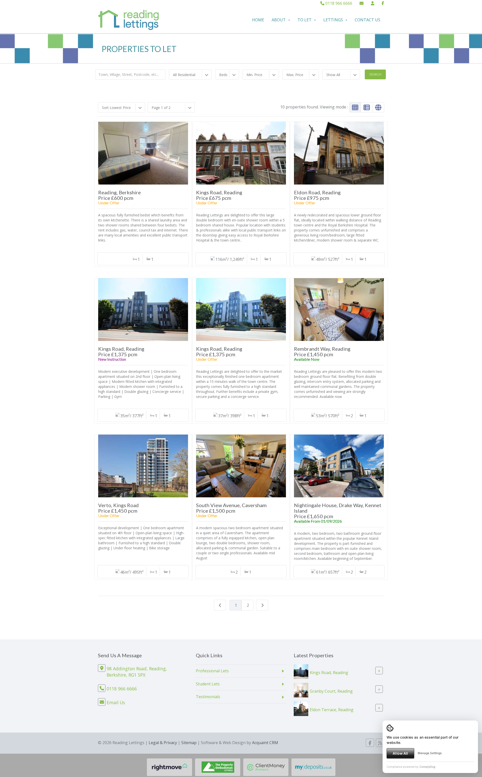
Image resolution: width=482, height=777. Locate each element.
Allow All (400, 753)
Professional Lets (212, 671)
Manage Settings (430, 753)
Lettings (333, 20)
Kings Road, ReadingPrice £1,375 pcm (121, 351)
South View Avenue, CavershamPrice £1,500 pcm (231, 508)
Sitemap (189, 742)
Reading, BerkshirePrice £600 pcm (119, 195)
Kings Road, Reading (329, 672)
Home (258, 20)
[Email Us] (361, 3)
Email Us (116, 702)
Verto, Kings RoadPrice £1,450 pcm (118, 508)
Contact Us (367, 20)
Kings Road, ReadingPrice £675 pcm (219, 195)
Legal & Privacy (163, 742)
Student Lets (208, 684)
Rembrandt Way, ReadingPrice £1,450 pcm (322, 351)
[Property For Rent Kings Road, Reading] (301, 671)
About (279, 20)
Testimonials (208, 696)
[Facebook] (383, 3)
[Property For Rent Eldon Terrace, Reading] (301, 708)
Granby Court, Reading (331, 691)
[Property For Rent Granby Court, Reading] (301, 689)
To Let (304, 20)
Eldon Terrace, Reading (331, 709)
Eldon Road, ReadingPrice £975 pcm (317, 195)
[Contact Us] (372, 3)
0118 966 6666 (338, 3)
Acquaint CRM (265, 742)
